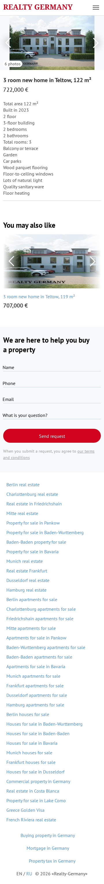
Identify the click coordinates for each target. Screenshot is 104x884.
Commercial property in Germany (38, 781)
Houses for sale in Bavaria (31, 743)
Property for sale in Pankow (33, 523)
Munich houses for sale (29, 752)
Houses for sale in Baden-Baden (38, 733)
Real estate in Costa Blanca (32, 791)
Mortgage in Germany (48, 848)
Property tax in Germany (52, 861)
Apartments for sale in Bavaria (35, 666)
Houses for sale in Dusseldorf (35, 772)
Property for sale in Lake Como (36, 800)
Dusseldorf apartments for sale (36, 695)
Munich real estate (24, 561)
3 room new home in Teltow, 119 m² (39, 296)
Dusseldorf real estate (27, 580)
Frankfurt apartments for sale (35, 685)
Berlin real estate (23, 484)
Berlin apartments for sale (31, 599)
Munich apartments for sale (33, 676)
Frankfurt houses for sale (30, 762)
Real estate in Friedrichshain (34, 504)
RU (29, 873)
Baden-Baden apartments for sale (39, 657)
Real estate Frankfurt (26, 571)
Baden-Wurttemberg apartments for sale (45, 647)
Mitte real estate (22, 513)
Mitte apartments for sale (31, 628)
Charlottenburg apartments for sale (41, 609)
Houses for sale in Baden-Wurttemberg (44, 724)
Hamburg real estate (26, 590)
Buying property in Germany (48, 835)
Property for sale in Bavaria (32, 551)
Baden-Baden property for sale (36, 542)
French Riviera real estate (31, 819)
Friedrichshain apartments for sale (39, 618)
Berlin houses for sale (27, 714)
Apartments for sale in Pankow (36, 638)
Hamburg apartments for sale (35, 705)
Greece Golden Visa (25, 810)
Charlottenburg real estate (32, 494)
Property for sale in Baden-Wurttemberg (45, 532)
